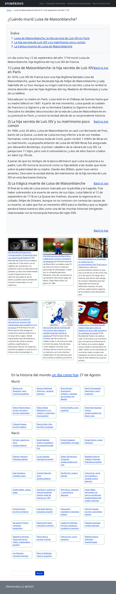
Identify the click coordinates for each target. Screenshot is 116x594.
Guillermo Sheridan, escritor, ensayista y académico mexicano (70, 526)
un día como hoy (65, 374)
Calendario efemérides (55, 3)
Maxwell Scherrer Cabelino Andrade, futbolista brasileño (93, 459)
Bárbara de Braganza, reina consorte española (21, 391)
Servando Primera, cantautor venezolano (21, 526)
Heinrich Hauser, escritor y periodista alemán (93, 512)
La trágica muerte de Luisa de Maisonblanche (43, 46)
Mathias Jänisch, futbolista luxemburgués (92, 539)
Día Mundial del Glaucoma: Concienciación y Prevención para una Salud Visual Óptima (22, 255)
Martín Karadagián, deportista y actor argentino (93, 391)
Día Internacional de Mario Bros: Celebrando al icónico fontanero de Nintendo (57, 259)
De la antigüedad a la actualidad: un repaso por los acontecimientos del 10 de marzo (92, 262)
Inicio (42, 3)
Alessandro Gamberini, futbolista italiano (70, 512)
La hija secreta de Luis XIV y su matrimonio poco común (49, 42)
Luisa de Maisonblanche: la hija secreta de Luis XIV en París (52, 38)
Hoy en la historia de (101, 3)
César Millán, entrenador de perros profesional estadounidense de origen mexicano (93, 495)
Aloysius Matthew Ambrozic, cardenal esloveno (45, 391)
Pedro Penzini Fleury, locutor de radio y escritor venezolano (22, 410)
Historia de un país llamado (79, 3)
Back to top (101, 68)
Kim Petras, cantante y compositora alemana (70, 492)
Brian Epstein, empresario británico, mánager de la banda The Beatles (69, 394)
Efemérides (14, 3)
